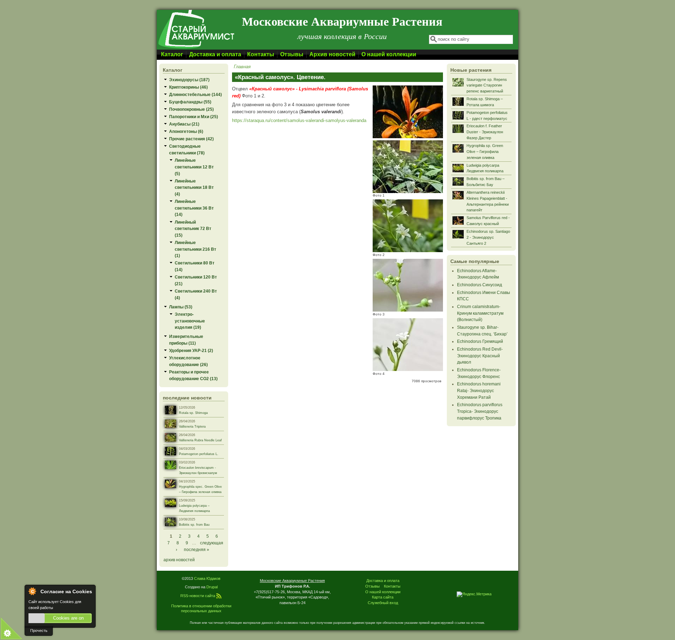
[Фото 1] (408, 191)
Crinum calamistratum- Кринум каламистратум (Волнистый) (480, 313)
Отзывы (291, 54)
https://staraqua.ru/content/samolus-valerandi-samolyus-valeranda (299, 120)
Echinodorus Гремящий (480, 341)
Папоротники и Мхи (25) (193, 116)
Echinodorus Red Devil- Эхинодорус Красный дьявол (480, 355)
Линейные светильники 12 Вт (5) (194, 166)
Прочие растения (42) (191, 138)
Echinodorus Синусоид (479, 284)
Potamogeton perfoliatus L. (198, 454)
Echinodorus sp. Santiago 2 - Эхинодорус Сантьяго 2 (488, 237)
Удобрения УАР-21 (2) (191, 350)
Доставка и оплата (215, 54)
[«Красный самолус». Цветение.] (408, 136)
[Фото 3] (408, 310)
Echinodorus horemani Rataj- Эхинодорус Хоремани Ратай (479, 390)
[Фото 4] (408, 369)
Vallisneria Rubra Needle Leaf (200, 440)
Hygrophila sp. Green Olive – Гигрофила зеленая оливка (485, 151)
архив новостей (179, 559)
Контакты (260, 54)
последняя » (196, 549)
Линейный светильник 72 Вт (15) (193, 228)
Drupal (212, 587)
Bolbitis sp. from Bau (194, 524)
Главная (242, 66)
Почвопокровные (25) (191, 109)
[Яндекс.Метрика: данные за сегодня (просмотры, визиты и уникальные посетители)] (474, 594)
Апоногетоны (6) (186, 131)
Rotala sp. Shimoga (193, 413)
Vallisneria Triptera (192, 426)
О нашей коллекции (388, 54)
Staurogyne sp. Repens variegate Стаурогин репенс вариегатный (487, 85)
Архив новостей (332, 54)
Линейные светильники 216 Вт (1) (195, 249)
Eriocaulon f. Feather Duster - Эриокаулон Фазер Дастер (485, 132)
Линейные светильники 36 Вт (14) (194, 208)
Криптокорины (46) (188, 87)
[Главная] (196, 48)
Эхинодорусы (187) (189, 79)
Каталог (172, 54)
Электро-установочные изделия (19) (190, 320)
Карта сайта (382, 597)
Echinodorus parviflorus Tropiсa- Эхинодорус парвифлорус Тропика (479, 411)
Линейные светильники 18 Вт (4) (194, 187)
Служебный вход (383, 603)
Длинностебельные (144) (195, 94)
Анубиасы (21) (184, 124)
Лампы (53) (180, 307)
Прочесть (38, 630)
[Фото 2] (408, 250)
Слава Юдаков (207, 578)
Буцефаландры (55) (190, 102)
